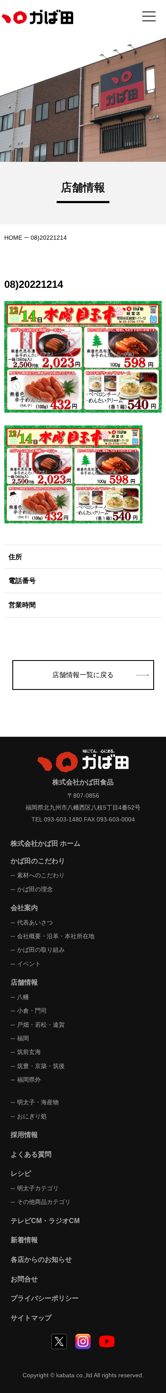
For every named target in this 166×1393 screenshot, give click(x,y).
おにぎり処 (32, 1116)
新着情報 (24, 1240)
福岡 (23, 1038)
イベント (29, 963)
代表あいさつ (35, 922)
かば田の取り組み (41, 949)
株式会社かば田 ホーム (45, 843)
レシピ (21, 1173)
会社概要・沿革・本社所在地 (55, 936)
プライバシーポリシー (45, 1298)
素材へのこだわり (41, 875)
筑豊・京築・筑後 (41, 1066)
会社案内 (24, 907)
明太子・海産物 (38, 1102)
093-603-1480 (63, 819)
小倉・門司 (32, 1010)
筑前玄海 (29, 1051)
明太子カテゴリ (38, 1188)
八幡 (23, 997)
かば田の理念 (35, 889)
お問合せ (24, 1279)
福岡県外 (29, 1079)
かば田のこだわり (38, 861)
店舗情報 (24, 982)
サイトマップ (31, 1317)
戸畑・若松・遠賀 (41, 1024)
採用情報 (24, 1134)
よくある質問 (31, 1154)
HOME (13, 237)
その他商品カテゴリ (44, 1201)
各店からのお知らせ (41, 1259)
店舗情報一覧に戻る (83, 674)
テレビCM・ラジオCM (45, 1220)
